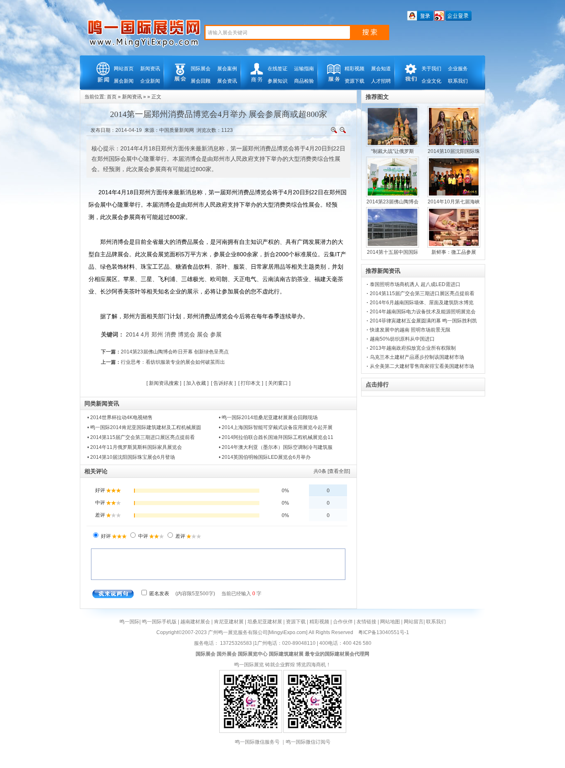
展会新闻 (124, 81)
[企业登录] (458, 19)
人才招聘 (381, 81)
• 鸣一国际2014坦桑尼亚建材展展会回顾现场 (268, 417)
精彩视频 (354, 69)
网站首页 (124, 69)
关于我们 (431, 69)
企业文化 (431, 81)
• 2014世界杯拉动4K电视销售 (120, 417)
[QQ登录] (420, 19)
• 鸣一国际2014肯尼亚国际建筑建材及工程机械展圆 (144, 427)
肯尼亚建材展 (229, 622)
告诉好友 (223, 383)
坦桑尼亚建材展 (264, 622)
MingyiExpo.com (287, 632)
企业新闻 (150, 81)
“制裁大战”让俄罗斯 (392, 151)
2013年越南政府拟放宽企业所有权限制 (413, 348)
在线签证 (277, 69)
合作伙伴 (343, 622)
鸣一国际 (129, 622)
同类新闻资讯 (101, 403)
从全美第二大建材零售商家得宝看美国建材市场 (422, 366)
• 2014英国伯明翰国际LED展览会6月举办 (265, 457)
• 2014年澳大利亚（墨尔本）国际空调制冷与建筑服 (276, 447)
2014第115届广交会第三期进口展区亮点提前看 (422, 293)
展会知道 (381, 69)
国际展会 (201, 69)
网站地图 (390, 622)
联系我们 (458, 81)
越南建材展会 (195, 622)
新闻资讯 (150, 69)
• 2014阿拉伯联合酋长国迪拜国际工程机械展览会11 (276, 437)
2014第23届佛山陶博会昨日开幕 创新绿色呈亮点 (175, 352)
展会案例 (227, 69)
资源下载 (354, 81)
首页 (112, 97)
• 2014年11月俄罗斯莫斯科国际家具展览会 (134, 447)
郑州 (157, 334)
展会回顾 (201, 81)
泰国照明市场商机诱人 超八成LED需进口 (415, 284)
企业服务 (458, 69)
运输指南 (304, 69)
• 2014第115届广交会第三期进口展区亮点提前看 (141, 437)
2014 (132, 334)
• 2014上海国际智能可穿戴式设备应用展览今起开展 (276, 427)
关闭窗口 (278, 383)
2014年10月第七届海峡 (454, 202)
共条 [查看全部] (332, 471)
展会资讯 (227, 81)
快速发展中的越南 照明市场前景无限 (410, 330)
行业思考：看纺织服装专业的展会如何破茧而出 (173, 362)
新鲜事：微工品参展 (453, 252)
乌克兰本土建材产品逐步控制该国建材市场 (417, 357)
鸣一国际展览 (249, 665)
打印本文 (251, 383)
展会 (202, 334)
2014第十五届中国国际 (392, 252)
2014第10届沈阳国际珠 (454, 151)
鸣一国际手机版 (159, 622)
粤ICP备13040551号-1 (383, 632)
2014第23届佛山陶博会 (392, 202)
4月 (145, 334)
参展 (216, 334)
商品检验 (304, 81)
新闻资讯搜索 (164, 383)
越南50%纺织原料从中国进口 (402, 339)
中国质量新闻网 (176, 130)
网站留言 (414, 622)
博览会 (186, 334)
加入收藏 (196, 383)
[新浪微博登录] (439, 19)
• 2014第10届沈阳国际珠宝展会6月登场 (131, 457)
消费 (170, 334)
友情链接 (366, 622)
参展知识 (277, 81)
